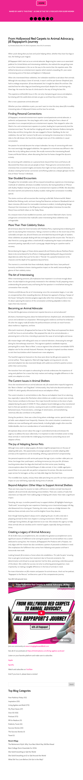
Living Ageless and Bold (17, 705)
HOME (41, 3)
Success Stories (14, 728)
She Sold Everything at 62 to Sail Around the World (27, 756)
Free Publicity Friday (15, 698)
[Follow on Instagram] (31, 18)
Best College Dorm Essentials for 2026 (22, 748)
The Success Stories (15, 732)
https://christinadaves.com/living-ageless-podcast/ (45, 651)
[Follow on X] (39, 18)
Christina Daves (15, 46)
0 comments (47, 46)
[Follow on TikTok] (51, 18)
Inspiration (33, 46)
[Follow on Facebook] (43, 18)
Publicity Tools (13, 724)
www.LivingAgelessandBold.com (37, 646)
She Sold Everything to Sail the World (22, 752)
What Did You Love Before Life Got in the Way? (25, 759)
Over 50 (39, 46)
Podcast (11, 716)
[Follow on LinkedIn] (35, 18)
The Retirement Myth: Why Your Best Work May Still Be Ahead (31, 744)
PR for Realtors (13, 720)
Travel (10, 735)
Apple (10, 660)
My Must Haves (14, 709)
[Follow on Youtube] (47, 18)
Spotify (11, 665)
